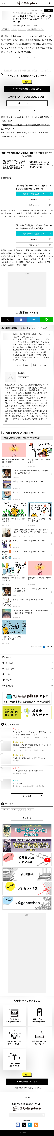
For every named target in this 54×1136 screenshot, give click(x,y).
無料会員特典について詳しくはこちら (27, 1088)
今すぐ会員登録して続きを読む (28, 89)
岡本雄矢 (21, 373)
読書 (8, 674)
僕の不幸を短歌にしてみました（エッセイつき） (29, 13)
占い (31, 810)
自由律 (31, 29)
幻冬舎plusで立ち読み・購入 (33, 194)
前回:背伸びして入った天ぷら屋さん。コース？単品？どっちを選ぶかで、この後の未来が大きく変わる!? (14, 164)
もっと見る (27, 796)
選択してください (40, 365)
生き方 (8, 657)
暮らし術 (9, 663)
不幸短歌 (6, 29)
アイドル (40, 29)
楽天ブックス (34, 205)
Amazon (34, 199)
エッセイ (22, 29)
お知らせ (9, 686)
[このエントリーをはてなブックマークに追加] (30, 1125)
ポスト (49, 10)
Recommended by (37, 647)
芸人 (14, 29)
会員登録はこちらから (28, 1082)
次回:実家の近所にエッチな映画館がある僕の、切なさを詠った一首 (40, 164)
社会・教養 (10, 669)
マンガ (8, 680)
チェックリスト (19, 810)
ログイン (27, 103)
